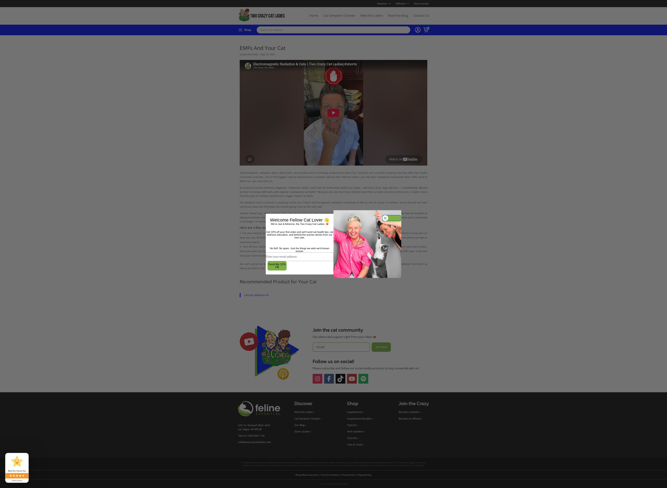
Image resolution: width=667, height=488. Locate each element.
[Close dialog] (391, 218)
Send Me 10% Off (277, 266)
